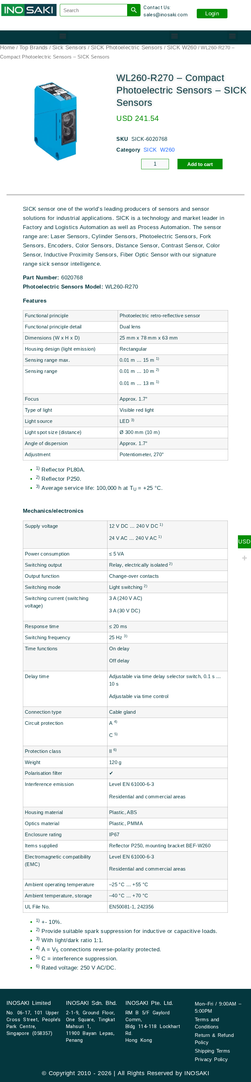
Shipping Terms (212, 1051)
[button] (63, 35)
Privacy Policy (211, 1059)
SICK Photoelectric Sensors (126, 47)
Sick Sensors (69, 47)
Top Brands (33, 47)
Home (7, 47)
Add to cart (200, 164)
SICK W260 (182, 47)
